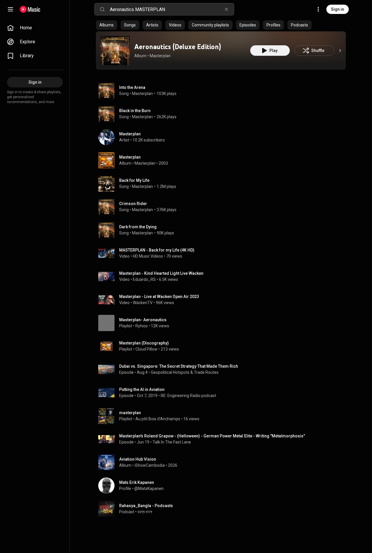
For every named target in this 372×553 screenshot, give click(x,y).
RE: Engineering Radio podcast (188, 395)
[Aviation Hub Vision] (223, 462)
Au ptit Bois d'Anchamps (157, 418)
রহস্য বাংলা (144, 511)
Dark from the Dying (138, 227)
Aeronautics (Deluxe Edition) (177, 46)
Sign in (337, 9)
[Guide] (10, 9)
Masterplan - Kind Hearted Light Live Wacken (161, 273)
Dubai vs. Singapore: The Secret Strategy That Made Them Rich (178, 366)
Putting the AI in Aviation (141, 389)
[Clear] (226, 9)
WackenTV (143, 302)
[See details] (340, 50)
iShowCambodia (150, 465)
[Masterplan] (223, 137)
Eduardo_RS (144, 279)
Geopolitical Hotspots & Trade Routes (185, 372)
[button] (115, 50)
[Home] (30, 9)
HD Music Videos (148, 256)
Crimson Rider (133, 203)
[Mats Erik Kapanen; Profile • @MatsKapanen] (223, 485)
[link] (34, 28)
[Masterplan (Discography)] (223, 346)
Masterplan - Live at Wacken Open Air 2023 (159, 296)
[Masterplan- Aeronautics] (223, 323)
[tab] (106, 25)
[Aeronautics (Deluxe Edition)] (115, 50)
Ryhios (141, 326)
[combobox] (172, 9)
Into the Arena (132, 87)
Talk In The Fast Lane (172, 442)
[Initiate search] (102, 9)
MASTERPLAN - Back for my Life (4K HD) (156, 250)
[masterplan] (223, 416)
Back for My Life (134, 180)
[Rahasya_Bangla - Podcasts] (223, 508)
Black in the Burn (135, 110)
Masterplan (160, 55)
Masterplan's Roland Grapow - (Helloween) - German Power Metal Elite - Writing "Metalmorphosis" (212, 436)
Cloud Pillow (146, 349)
